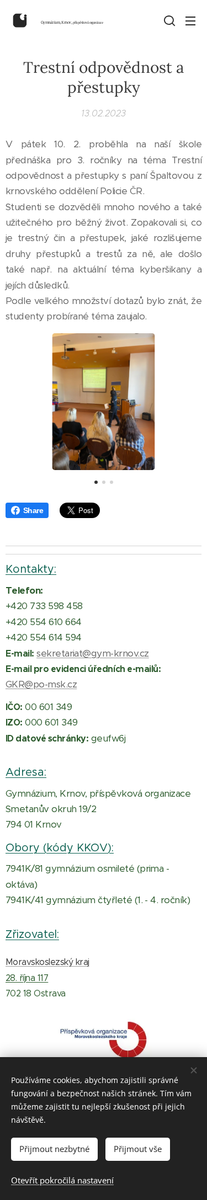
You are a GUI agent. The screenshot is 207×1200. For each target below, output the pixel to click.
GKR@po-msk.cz (41, 684)
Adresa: (26, 771)
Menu (190, 20)
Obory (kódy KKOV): (60, 847)
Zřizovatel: (32, 934)
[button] (168, 20)
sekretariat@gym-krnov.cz (92, 653)
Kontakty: (31, 568)
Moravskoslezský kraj (47, 962)
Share (33, 510)
